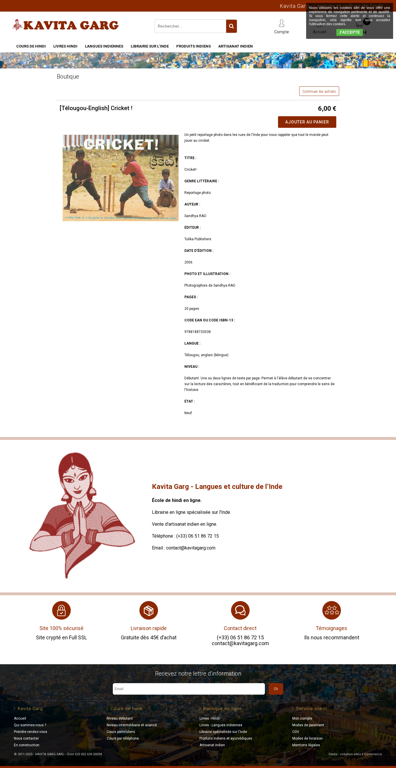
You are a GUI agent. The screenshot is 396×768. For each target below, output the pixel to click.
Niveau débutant (120, 718)
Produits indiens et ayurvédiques (225, 738)
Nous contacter (26, 738)
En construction (26, 745)
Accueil (20, 718)
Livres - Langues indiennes (220, 725)
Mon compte (302, 718)
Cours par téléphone (123, 738)
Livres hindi (65, 46)
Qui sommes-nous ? (30, 725)
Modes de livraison (307, 738)
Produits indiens (193, 46)
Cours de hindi (31, 46)
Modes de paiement (308, 725)
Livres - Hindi (209, 718)
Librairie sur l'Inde (150, 46)
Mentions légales (306, 745)
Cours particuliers (121, 732)
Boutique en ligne (222, 708)
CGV (295, 732)
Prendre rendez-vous (30, 732)
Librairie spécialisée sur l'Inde (223, 732)
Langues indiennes (104, 46)
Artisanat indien (235, 46)
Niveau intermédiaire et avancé (132, 725)
